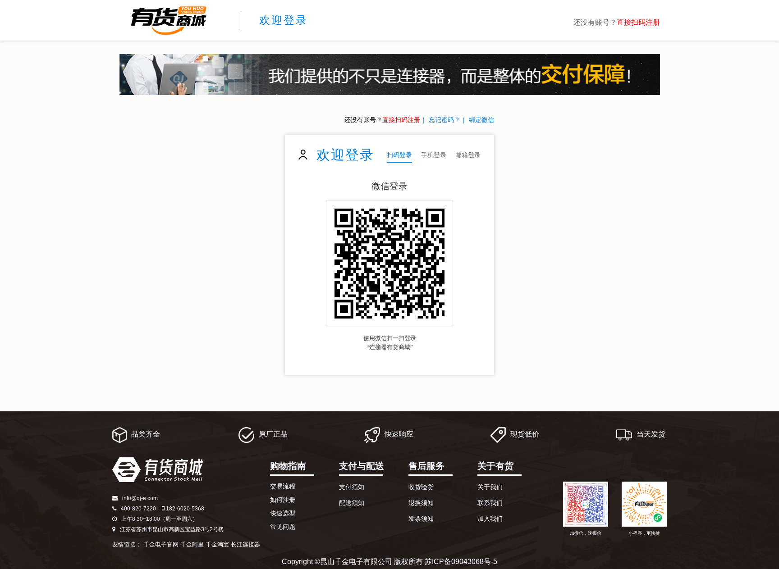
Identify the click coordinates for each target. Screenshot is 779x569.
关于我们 (490, 487)
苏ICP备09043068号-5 (461, 561)
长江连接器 (245, 544)
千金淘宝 (217, 544)
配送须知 (351, 502)
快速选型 (282, 513)
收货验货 (421, 487)
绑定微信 (481, 119)
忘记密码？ (444, 119)
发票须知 (421, 518)
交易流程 (282, 486)
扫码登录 (399, 155)
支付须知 (351, 487)
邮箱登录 (468, 155)
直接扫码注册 (638, 22)
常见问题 (282, 526)
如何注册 (282, 499)
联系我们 (490, 502)
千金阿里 (192, 544)
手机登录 (433, 155)
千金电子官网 (161, 544)
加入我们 (490, 518)
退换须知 (421, 502)
